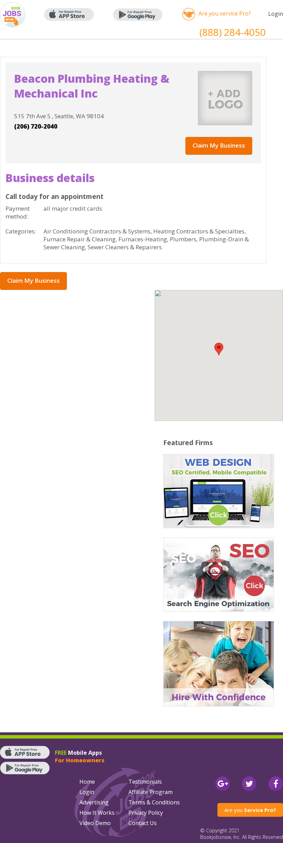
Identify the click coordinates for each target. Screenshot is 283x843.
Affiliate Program (150, 792)
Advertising (94, 802)
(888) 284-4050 (232, 32)
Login (275, 14)
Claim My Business (219, 145)
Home (87, 781)
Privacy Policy (145, 812)
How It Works (97, 812)
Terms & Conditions (154, 802)
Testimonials (145, 781)
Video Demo (95, 823)
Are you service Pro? (224, 13)
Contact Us (142, 823)
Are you (250, 809)
